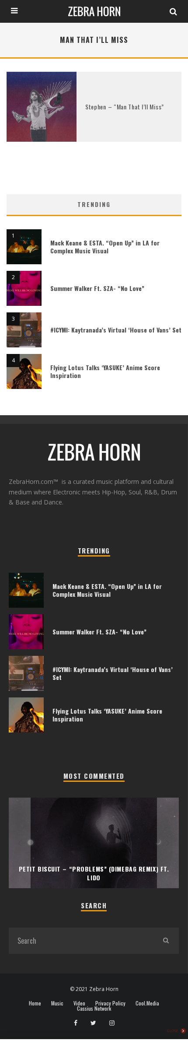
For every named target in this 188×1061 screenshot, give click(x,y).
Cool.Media (147, 1003)
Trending (94, 204)
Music (57, 1003)
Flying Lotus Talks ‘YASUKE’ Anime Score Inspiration (105, 371)
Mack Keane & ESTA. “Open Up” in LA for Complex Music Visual (105, 246)
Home (35, 1003)
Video (79, 1003)
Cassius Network (94, 1008)
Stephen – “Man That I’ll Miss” (124, 106)
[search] (166, 941)
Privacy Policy (110, 1003)
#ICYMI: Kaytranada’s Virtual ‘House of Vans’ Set (115, 329)
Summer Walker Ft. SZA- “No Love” (97, 288)
